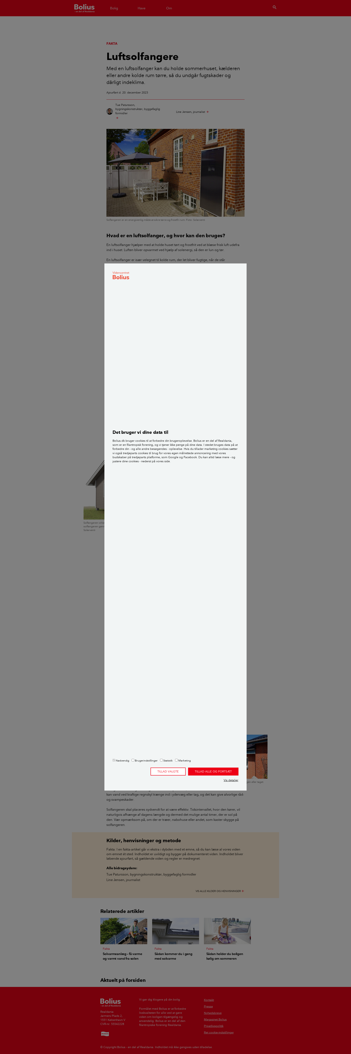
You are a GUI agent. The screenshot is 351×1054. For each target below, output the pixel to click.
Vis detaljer (231, 780)
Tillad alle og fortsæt (213, 771)
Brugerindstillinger (146, 760)
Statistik (168, 760)
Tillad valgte (168, 771)
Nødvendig (122, 760)
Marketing (184, 760)
